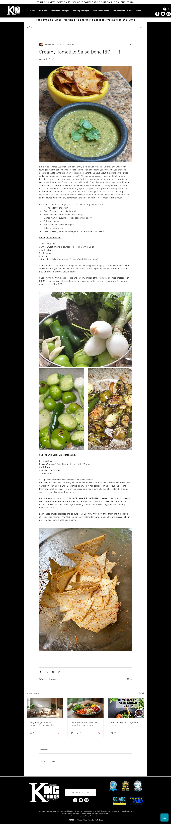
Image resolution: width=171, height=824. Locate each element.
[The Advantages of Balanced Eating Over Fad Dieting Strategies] (85, 708)
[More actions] (130, 44)
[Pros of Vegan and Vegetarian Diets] (126, 708)
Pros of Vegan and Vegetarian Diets (125, 724)
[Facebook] (157, 14)
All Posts (30, 27)
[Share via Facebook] (40, 671)
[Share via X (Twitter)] (46, 671)
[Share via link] (59, 671)
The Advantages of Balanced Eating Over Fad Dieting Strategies (84, 724)
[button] (141, 27)
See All (141, 693)
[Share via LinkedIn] (52, 671)
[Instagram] (168, 14)
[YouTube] (163, 14)
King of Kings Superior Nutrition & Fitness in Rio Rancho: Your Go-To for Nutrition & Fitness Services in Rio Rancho (44, 724)
